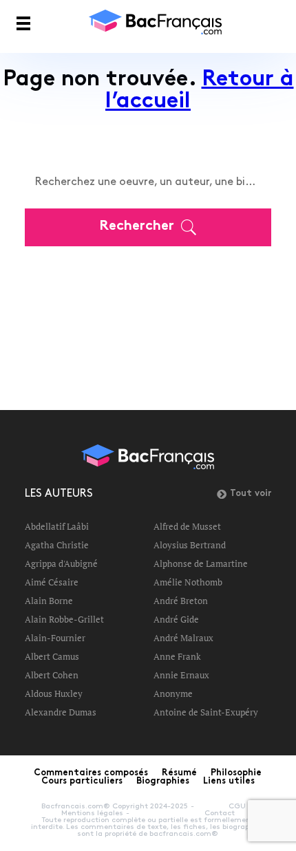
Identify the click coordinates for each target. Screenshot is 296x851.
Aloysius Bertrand (190, 545)
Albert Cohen (51, 675)
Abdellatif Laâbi (57, 526)
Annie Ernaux (181, 675)
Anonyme (173, 693)
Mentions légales (92, 813)
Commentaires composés (91, 773)
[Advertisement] (148, 318)
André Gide (176, 619)
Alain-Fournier (55, 638)
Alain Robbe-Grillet (64, 619)
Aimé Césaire (51, 582)
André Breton (181, 600)
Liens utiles (229, 781)
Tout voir (250, 494)
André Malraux (183, 638)
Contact (219, 813)
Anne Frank (177, 656)
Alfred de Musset (187, 526)
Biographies (162, 781)
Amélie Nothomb (188, 582)
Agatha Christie (57, 545)
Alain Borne (49, 600)
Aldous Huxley (54, 693)
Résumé (179, 773)
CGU (237, 806)
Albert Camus (52, 656)
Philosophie (236, 773)
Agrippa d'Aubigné (61, 563)
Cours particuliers (82, 781)
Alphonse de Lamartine (201, 563)
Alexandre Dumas (60, 712)
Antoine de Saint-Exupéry (206, 712)
